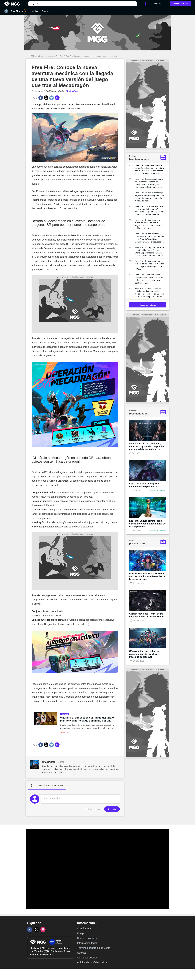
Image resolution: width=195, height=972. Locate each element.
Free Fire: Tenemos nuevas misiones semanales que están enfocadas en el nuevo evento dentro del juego (149, 279)
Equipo (81, 933)
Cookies (81, 952)
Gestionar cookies (87, 957)
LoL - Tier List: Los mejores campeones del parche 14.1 (144, 485)
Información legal (87, 943)
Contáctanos (84, 928)
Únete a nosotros (87, 938)
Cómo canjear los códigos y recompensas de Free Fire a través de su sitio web (144, 654)
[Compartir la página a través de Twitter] (46, 97)
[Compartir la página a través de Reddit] (51, 97)
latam (65, 714)
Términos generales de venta (93, 947)
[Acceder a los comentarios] (57, 97)
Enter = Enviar (94, 809)
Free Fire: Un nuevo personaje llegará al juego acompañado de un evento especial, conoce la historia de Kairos (149, 196)
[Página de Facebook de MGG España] (29, 929)
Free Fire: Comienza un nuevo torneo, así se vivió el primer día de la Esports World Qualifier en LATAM (149, 265)
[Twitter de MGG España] (36, 929)
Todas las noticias (148, 305)
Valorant (64, 733)
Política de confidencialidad (92, 962)
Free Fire (59, 56)
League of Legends (157, 490)
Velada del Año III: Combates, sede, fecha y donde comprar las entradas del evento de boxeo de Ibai (147, 446)
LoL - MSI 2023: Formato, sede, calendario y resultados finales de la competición (147, 524)
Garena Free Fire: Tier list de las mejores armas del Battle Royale (146, 615)
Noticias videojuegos (45, 56)
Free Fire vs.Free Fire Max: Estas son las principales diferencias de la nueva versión (147, 576)
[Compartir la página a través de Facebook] (40, 97)
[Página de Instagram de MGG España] (43, 929)
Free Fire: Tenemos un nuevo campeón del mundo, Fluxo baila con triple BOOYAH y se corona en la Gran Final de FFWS (149, 169)
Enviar (113, 809)
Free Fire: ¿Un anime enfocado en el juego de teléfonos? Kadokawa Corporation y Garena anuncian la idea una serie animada (150, 210)
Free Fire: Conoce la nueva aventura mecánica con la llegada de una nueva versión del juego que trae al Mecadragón (148, 224)
